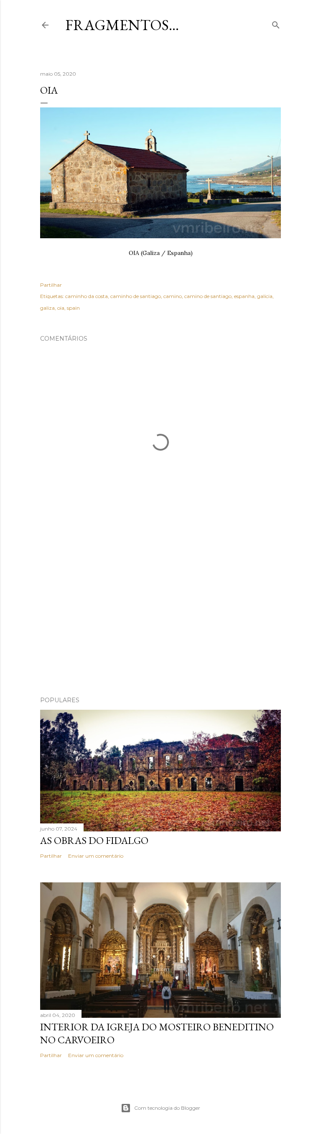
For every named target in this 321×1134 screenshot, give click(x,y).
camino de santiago (208, 296)
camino (172, 296)
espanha (244, 296)
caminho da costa (86, 296)
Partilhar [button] (51, 285)
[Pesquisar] (276, 23)
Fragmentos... (122, 25)
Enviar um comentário (95, 856)
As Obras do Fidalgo (94, 840)
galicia (265, 296)
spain (73, 308)
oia (60, 308)
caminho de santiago (135, 296)
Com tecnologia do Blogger (167, 1108)
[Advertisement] (160, 616)
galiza (47, 308)
